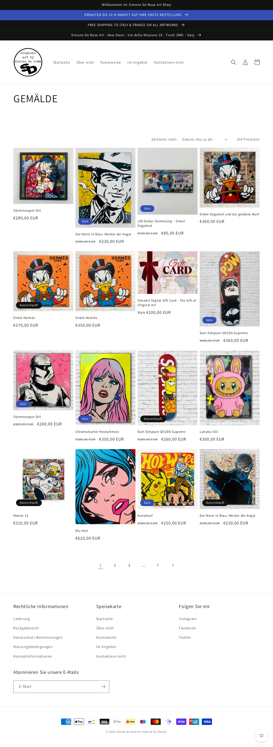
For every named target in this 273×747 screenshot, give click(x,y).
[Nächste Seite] (172, 565)
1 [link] (100, 565)
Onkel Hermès (24, 318)
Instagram (187, 618)
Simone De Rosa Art (129, 731)
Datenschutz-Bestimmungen (37, 637)
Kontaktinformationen (32, 656)
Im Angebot (106, 646)
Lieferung (21, 618)
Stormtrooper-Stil (27, 210)
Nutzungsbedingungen (33, 646)
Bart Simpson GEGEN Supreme (224, 333)
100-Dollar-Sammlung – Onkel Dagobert (161, 223)
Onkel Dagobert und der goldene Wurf (229, 214)
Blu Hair (81, 531)
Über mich (105, 628)
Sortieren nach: (164, 139)
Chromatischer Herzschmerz (97, 432)
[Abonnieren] (103, 686)
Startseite (104, 618)
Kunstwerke (106, 637)
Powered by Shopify (154, 731)
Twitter (185, 637)
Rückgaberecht (26, 628)
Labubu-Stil (209, 432)
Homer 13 (20, 516)
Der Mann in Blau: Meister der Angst (103, 234)
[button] (233, 62)
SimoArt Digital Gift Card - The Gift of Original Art (167, 302)
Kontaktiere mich (111, 656)
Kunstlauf (145, 516)
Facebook (187, 628)
